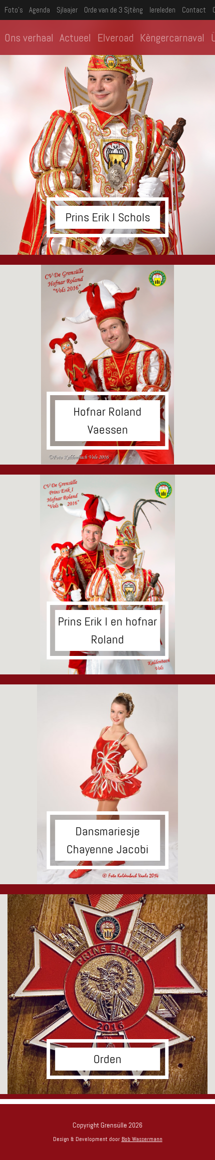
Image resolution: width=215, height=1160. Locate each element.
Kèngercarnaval (172, 37)
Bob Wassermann (142, 1139)
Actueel (75, 37)
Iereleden (163, 9)
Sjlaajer (67, 9)
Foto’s (13, 9)
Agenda (39, 9)
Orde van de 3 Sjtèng (113, 9)
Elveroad (116, 37)
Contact (194, 9)
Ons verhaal (29, 37)
